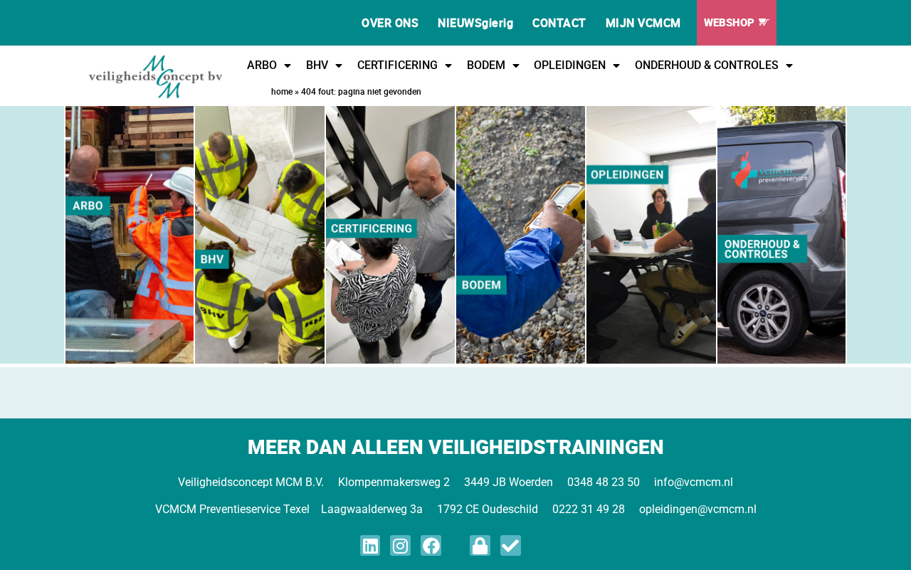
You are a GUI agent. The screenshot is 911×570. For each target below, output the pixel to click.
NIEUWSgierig (475, 23)
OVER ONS (390, 23)
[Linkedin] (370, 545)
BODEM (486, 65)
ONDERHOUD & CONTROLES (707, 65)
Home (282, 91)
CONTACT (559, 23)
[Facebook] (431, 545)
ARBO (262, 65)
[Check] (510, 545)
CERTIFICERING (397, 65)
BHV (317, 65)
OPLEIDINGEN (570, 65)
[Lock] (480, 545)
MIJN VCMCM (643, 23)
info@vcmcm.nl (693, 482)
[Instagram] (400, 545)
